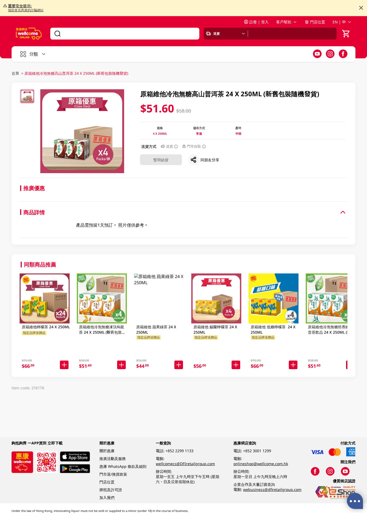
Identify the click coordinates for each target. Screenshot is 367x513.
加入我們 (106, 497)
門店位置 (317, 21)
